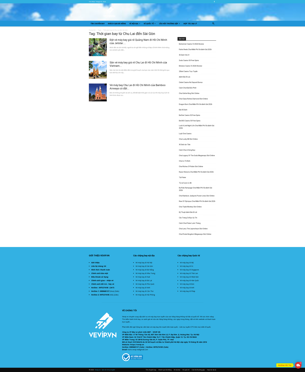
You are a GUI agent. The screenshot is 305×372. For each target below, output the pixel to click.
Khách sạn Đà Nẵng (117, 23)
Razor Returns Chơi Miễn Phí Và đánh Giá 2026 (196, 172)
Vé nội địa (133, 23)
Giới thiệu (95, 262)
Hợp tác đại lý (190, 23)
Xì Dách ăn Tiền (184, 144)
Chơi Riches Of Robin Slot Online (191, 166)
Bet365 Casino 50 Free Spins (189, 121)
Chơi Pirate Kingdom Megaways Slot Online (195, 234)
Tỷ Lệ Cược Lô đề (185, 183)
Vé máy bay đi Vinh (143, 287)
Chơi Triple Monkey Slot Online (190, 207)
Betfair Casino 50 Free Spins (189, 115)
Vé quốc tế (149, 23)
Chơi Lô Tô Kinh (184, 161)
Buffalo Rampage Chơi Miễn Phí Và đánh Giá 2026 (195, 189)
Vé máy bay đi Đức (187, 284)
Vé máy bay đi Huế (143, 277)
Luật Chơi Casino (185, 134)
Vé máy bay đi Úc (186, 266)
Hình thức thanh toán (100, 270)
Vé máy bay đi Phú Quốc (145, 284)
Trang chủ (92, 30)
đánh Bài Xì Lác (184, 77)
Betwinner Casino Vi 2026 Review (191, 44)
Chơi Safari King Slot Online (189, 93)
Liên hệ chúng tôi (98, 266)
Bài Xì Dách (183, 110)
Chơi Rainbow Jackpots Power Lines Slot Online (196, 196)
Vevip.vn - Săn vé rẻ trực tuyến (105, 370)
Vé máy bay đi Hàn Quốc (189, 280)
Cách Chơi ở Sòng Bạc (187, 150)
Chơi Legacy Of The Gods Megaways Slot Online (197, 155)
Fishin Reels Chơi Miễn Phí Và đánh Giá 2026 (195, 49)
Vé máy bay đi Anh (187, 287)
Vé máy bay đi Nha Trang (145, 273)
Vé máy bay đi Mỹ (187, 262)
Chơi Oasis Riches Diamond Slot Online (193, 99)
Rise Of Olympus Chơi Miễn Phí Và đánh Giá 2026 (197, 201)
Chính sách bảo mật (99, 273)
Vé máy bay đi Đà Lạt (144, 280)
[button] (213, 24)
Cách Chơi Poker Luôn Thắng (190, 223)
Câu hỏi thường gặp (168, 23)
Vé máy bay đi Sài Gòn (144, 266)
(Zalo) (117, 291)
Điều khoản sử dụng (99, 277)
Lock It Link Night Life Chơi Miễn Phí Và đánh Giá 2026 (196, 127)
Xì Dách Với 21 (184, 55)
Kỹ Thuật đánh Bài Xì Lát (188, 212)
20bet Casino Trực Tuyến (188, 71)
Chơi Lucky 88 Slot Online (188, 139)
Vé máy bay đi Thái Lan (189, 273)
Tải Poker (182, 177)
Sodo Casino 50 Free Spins (189, 60)
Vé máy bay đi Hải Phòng (145, 295)
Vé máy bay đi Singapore (189, 270)
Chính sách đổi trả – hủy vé (102, 284)
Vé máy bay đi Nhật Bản (189, 277)
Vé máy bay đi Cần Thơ (144, 291)
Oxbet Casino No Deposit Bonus (191, 82)
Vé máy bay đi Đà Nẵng (145, 270)
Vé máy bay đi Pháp (187, 291)
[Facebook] (214, 1)
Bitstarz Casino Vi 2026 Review (190, 66)
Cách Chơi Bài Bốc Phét (187, 88)
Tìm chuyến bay (98, 23)
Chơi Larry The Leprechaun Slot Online (193, 229)
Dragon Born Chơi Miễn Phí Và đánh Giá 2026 (195, 104)
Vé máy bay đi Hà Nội (144, 262)
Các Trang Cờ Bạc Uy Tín (188, 218)
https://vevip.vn (137, 344)
